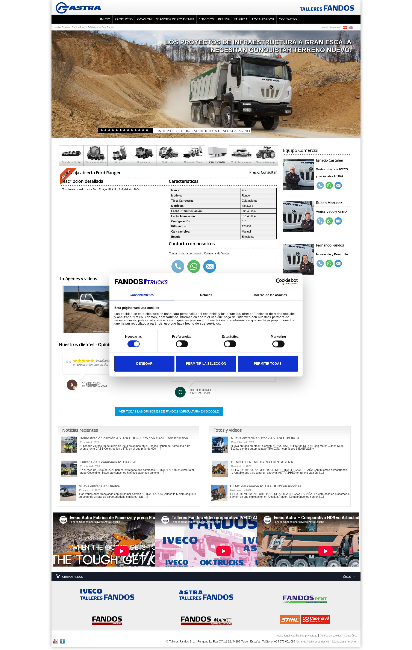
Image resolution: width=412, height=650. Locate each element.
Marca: (175, 190)
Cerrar (347, 576)
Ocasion (66, 27)
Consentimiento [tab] (142, 295)
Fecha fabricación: (183, 216)
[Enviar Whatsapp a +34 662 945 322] (329, 185)
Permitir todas (268, 363)
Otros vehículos (79, 27)
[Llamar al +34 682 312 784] (320, 221)
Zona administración (345, 641)
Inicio (57, 27)
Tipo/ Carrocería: (182, 200)
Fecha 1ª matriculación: (187, 211)
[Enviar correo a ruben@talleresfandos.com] (338, 221)
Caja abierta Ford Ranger (101, 27)
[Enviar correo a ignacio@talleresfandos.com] (338, 185)
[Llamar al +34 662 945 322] (320, 185)
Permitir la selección (206, 363)
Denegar (144, 363)
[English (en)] (351, 27)
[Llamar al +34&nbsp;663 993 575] (320, 263)
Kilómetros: (179, 226)
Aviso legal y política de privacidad (297, 635)
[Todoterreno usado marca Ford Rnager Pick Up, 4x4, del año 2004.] (93, 310)
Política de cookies (331, 635)
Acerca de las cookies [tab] (270, 295)
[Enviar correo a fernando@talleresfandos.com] (338, 263)
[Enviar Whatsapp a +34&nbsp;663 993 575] (329, 263)
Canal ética (350, 635)
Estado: (176, 236)
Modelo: (176, 195)
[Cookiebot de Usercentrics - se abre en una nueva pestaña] (279, 281)
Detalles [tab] (206, 295)
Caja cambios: (180, 231)
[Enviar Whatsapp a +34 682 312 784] (329, 221)
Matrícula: (177, 205)
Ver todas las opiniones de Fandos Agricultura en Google (169, 411)
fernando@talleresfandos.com (313, 641)
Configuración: (181, 221)
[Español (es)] (345, 27)
